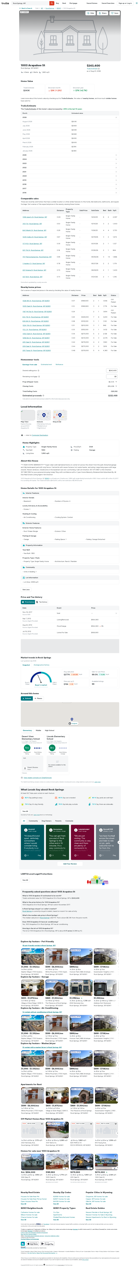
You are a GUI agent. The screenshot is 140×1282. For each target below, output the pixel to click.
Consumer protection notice (52, 1236)
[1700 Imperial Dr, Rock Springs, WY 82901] (56, 956)
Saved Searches (108, 3)
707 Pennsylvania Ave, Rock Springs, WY (37, 257)
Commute (69, 821)
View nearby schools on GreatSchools (38, 778)
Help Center (61, 1265)
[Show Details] (116, 117)
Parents (58, 821)
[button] (51, 3)
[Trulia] (23, 1244)
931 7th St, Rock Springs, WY (33, 250)
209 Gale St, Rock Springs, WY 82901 (36, 346)
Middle (38, 730)
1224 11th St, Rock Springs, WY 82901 (36, 325)
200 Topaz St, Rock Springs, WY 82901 (37, 350)
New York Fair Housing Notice (28, 1234)
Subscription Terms (89, 1251)
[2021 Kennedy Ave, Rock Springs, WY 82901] (32, 1130)
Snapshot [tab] (26, 665)
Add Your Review (70, 864)
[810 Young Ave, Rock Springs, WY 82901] (106, 1130)
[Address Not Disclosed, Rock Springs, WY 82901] (105, 988)
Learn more (98, 782)
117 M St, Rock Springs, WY (32, 244)
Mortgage (73, 3)
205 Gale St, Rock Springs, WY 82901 (36, 342)
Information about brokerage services (34, 1236)
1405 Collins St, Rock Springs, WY (35, 237)
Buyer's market (41, 685)
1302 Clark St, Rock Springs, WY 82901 (36, 334)
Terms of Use (79, 1251)
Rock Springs (50, 8)
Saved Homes (92, 3)
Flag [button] (39, 855)
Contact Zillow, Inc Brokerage (30, 1239)
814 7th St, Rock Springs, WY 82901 (36, 317)
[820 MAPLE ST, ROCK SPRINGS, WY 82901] (81, 1130)
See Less (27, 590)
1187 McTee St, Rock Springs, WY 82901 (37, 312)
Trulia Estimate (30, 109)
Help (97, 1251)
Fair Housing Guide (47, 1251)
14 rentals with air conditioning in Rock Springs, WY (42, 1012)
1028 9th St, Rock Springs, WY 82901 (36, 301)
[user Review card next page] (119, 842)
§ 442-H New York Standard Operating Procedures (34, 1232)
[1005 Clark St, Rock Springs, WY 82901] (57, 1162)
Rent (64, 3)
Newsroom (61, 1251)
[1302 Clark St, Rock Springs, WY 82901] (106, 1162)
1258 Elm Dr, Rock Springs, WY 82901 (36, 338)
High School (49, 730)
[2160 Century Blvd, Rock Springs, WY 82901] (105, 956)
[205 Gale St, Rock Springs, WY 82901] (81, 1162)
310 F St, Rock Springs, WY (32, 224)
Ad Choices (111, 1251)
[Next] (117, 961)
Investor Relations (70, 1251)
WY (42, 8)
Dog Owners (46, 821)
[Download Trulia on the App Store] (33, 1244)
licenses (75, 1229)
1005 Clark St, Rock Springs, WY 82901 (37, 306)
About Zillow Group (35, 1251)
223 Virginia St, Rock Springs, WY (34, 270)
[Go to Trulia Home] (6, 3)
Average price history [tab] (41, 665)
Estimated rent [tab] (46, 364)
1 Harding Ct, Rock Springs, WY (34, 263)
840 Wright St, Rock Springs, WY (34, 230)
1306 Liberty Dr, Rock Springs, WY (35, 217)
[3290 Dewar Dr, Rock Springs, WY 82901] (32, 988)
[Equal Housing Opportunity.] (44, 1265)
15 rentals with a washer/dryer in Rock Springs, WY (42, 1047)
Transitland (46, 1224)
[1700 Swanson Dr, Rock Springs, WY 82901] (32, 956)
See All (26, 811)
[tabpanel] (70, 384)
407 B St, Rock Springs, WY (32, 277)
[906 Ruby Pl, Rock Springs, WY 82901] (32, 1162)
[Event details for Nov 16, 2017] (116, 613)
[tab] (28, 602)
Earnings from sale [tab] (30, 365)
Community (33, 821)
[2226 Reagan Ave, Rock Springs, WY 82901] (56, 988)
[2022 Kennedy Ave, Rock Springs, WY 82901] (81, 988)
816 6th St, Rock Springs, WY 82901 (36, 321)
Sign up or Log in (125, 3)
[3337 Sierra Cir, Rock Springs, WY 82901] (57, 1130)
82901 (59, 8)
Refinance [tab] (59, 364)
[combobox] (32, 3)
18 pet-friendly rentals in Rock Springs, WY (39, 945)
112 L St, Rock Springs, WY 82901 (35, 330)
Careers (55, 1251)
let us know (85, 1259)
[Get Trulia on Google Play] (47, 1244)
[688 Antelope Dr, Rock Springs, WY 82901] (81, 956)
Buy (57, 3)
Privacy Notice (103, 1251)
